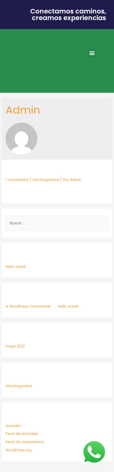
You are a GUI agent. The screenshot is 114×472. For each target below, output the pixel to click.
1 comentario (17, 179)
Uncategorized (46, 179)
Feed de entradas (22, 433)
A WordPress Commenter (28, 306)
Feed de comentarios (25, 442)
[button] (91, 53)
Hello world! (28, 170)
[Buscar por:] (57, 223)
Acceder (13, 425)
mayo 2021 (15, 346)
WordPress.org (19, 450)
